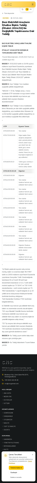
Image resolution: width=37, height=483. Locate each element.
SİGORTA (7, 430)
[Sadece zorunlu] (32, 454)
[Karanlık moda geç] (22, 9)
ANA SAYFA (7, 393)
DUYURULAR (8, 400)
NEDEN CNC (8, 396)
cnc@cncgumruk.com (12, 383)
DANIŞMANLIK (8, 416)
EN (30, 9)
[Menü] (32, 4)
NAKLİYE (6, 423)
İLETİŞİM (6, 403)
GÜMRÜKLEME (8, 413)
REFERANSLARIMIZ (10, 446)
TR (27, 9)
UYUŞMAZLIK (8, 419)
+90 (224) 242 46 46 (11, 380)
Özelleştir (13, 472)
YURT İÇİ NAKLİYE (10, 426)
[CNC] (8, 4)
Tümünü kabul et (16, 468)
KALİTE (6, 449)
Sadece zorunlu (16, 477)
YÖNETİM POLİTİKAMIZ (11, 443)
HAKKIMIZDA (8, 439)
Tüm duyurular (9, 13)
